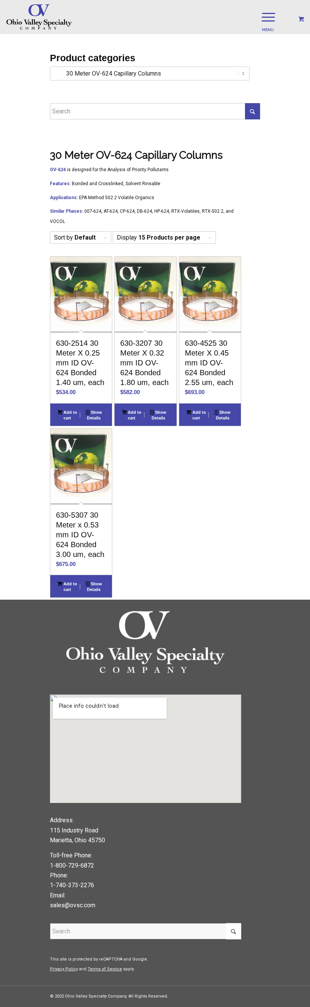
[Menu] (264, 17)
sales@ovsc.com (72, 905)
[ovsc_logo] (39, 17)
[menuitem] (267, 17)
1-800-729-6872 (72, 865)
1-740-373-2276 (72, 885)
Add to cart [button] (69, 415)
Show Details (94, 415)
